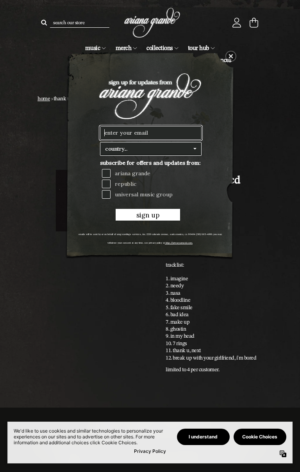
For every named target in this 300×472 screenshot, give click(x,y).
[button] (231, 56)
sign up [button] (147, 215)
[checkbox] (152, 173)
